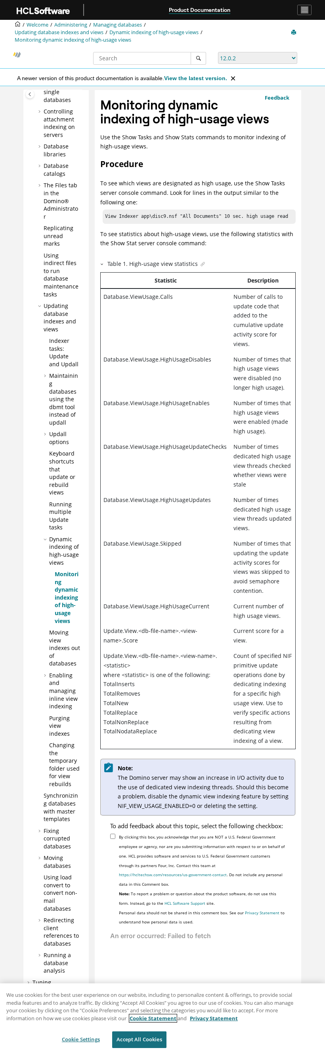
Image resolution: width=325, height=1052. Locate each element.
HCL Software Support (184, 903)
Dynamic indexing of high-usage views (154, 32)
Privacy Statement (262, 912)
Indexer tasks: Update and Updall (63, 352)
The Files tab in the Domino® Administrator (61, 200)
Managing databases (117, 24)
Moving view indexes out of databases (64, 648)
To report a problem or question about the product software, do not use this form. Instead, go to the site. (197, 898)
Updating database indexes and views (59, 32)
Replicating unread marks (58, 235)
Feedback (277, 97)
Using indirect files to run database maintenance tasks (61, 275)
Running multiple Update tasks (60, 515)
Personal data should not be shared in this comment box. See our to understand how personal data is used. (202, 917)
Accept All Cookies (139, 1039)
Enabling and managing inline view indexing (63, 690)
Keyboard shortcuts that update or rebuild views (62, 473)
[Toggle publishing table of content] (30, 94)
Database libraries (56, 150)
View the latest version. (195, 78)
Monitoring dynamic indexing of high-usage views (73, 40)
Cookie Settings (81, 1039)
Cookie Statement (153, 1018)
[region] (162, 1017)
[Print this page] (294, 32)
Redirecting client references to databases (61, 931)
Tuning (41, 982)
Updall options (59, 438)
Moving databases (57, 861)
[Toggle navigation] (304, 10)
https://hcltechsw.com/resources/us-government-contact (173, 874)
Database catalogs (56, 169)
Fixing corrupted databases (57, 838)
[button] (40, 111)
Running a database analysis (57, 962)
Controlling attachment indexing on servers (59, 123)
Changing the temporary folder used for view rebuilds (64, 764)
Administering (70, 24)
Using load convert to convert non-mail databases (60, 892)
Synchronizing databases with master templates (61, 807)
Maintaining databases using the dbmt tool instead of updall (63, 399)
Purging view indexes (59, 725)
